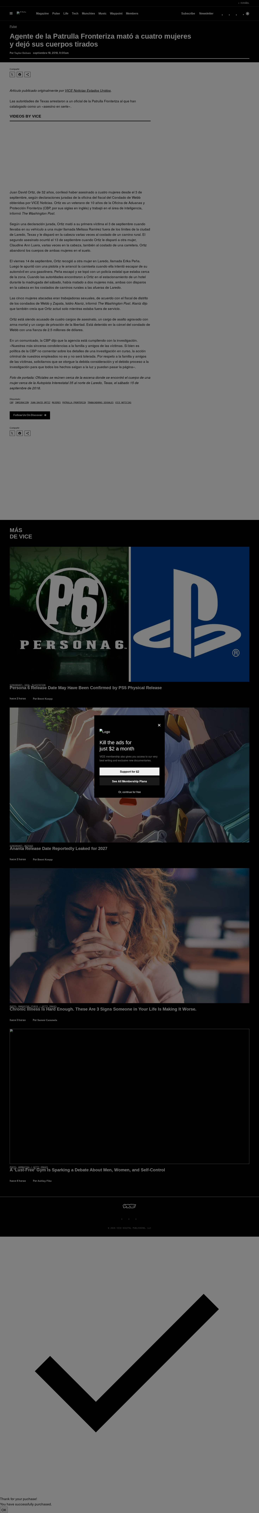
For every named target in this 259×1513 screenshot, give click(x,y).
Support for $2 (129, 771)
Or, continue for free (129, 792)
